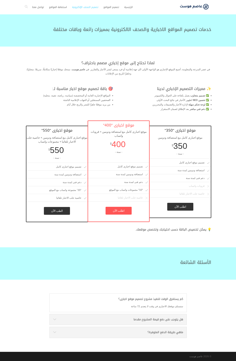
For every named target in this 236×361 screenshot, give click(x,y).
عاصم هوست (196, 356)
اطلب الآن (180, 206)
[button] (227, 338)
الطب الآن (57, 210)
